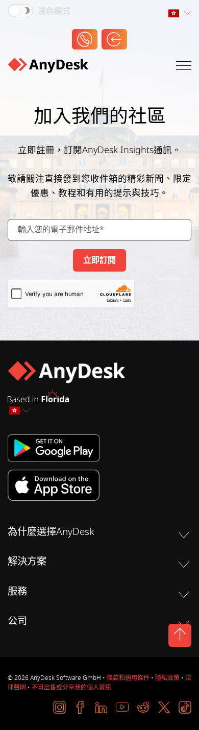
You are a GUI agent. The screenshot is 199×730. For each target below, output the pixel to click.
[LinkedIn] (101, 707)
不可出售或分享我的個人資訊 (71, 687)
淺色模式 (54, 11)
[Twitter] (164, 707)
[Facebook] (80, 707)
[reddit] (143, 707)
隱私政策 (167, 678)
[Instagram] (59, 707)
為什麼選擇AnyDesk (51, 532)
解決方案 (27, 561)
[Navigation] (183, 68)
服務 (17, 592)
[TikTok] (185, 707)
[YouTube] (122, 707)
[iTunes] (99, 485)
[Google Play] (99, 447)
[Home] (48, 67)
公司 (17, 621)
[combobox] (179, 13)
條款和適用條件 (128, 678)
